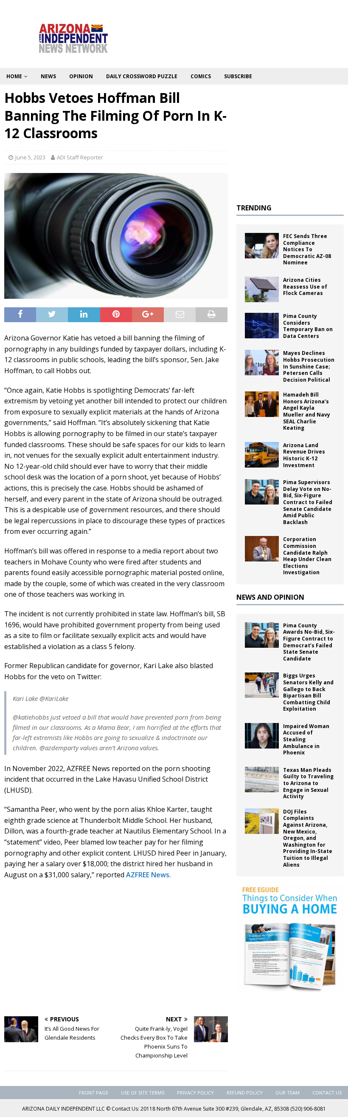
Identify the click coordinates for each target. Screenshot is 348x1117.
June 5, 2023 (30, 157)
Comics (201, 76)
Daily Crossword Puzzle (141, 76)
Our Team (287, 1092)
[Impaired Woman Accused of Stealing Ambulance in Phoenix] (262, 735)
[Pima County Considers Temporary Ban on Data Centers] (262, 325)
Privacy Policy (195, 1092)
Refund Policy (245, 1092)
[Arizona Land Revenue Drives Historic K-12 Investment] (262, 455)
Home (14, 76)
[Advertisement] (116, 948)
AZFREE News (147, 874)
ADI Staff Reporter (80, 157)
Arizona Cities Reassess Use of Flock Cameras (305, 286)
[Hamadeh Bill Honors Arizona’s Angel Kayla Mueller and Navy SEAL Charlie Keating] (262, 404)
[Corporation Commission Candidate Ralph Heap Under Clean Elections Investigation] (262, 548)
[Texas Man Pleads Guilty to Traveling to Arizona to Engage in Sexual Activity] (262, 779)
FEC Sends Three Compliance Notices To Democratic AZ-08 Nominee (307, 249)
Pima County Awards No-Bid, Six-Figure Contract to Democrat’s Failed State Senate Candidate (309, 642)
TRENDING (254, 208)
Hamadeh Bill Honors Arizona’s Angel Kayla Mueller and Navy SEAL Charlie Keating (306, 411)
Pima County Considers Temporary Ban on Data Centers (308, 326)
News (48, 76)
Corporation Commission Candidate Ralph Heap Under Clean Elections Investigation (307, 556)
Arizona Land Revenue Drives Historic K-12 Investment (304, 455)
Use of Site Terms (142, 1092)
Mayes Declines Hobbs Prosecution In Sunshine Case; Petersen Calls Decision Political (308, 366)
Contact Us (327, 1092)
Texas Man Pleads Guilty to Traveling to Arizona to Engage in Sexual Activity (308, 783)
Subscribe (238, 76)
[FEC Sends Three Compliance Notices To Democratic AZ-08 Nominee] (262, 245)
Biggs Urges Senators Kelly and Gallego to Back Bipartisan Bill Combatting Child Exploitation (308, 692)
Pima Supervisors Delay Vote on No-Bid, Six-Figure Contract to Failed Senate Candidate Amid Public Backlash (307, 502)
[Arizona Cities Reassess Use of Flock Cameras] (262, 289)
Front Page (93, 1092)
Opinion (81, 76)
